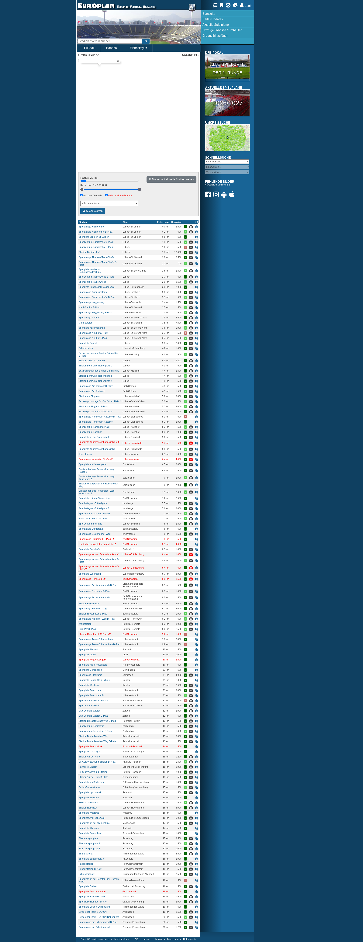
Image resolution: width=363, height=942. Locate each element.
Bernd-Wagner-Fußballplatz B (94, 508)
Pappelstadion (86, 864)
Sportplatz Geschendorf (91, 891)
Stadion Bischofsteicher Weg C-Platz (97, 721)
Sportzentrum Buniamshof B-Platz (96, 247)
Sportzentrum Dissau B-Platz (93, 700)
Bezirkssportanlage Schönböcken (96, 411)
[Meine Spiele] (229, 5)
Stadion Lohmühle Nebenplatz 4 (95, 376)
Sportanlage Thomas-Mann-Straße (96, 257)
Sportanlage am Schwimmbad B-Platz (98, 922)
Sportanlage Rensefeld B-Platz (94, 591)
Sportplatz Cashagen (89, 751)
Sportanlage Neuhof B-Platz (93, 338)
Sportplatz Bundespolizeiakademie (97, 287)
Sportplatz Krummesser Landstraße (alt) (99, 442)
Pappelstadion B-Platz (90, 869)
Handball (112, 48)
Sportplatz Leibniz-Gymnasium (94, 498)
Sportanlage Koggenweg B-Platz (95, 312)
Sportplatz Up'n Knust (90, 792)
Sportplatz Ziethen (88, 886)
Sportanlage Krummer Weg (93, 608)
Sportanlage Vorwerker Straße (94, 459)
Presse (146, 939)
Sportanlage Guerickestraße (93, 292)
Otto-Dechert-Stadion (89, 710)
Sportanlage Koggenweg (91, 302)
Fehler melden (121, 939)
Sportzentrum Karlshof (90, 432)
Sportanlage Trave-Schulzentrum (96, 639)
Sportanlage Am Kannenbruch (94, 597)
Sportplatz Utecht (87, 654)
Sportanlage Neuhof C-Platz (93, 333)
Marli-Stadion (85, 322)
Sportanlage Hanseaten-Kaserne (96, 422)
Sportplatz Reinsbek (89, 746)
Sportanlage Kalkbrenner (92, 226)
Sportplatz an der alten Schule (94, 823)
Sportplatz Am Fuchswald (92, 818)
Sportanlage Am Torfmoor (92, 391)
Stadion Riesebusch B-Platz (93, 613)
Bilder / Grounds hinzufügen (95, 939)
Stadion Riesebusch (89, 603)
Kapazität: (93, 185)
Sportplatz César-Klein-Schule (94, 680)
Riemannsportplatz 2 (89, 848)
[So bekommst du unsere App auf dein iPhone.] (232, 194)
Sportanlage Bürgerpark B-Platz (95, 539)
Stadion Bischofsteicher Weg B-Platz (97, 741)
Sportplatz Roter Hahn (90, 690)
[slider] (82, 189)
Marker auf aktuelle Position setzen (172, 179)
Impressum (172, 939)
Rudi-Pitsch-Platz (87, 629)
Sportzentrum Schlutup (90, 523)
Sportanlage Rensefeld (90, 579)
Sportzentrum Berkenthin (91, 726)
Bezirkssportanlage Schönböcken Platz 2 (100, 401)
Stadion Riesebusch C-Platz (93, 634)
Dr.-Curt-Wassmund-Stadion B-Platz (97, 761)
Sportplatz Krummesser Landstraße (97, 449)
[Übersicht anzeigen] (197, 222)
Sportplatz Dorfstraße (89, 549)
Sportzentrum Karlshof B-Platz (94, 427)
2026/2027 (227, 102)
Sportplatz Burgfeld (88, 343)
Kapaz (176, 222)
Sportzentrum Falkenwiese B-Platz (96, 276)
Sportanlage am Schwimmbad (94, 927)
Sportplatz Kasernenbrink (92, 328)
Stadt (125, 222)
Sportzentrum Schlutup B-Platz (94, 513)
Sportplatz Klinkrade (89, 828)
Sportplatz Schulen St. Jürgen (94, 237)
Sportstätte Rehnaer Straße (93, 901)
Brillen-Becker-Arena (89, 787)
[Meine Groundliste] (216, 5)
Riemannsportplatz (88, 838)
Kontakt (158, 939)
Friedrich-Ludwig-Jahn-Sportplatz (96, 544)
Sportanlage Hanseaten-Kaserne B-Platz (100, 416)
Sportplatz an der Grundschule (94, 437)
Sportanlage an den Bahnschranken (97, 554)
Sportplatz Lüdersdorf (90, 574)
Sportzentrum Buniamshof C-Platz (96, 242)
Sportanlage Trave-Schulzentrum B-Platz (100, 644)
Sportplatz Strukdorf (89, 797)
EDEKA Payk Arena (89, 802)
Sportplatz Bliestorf (88, 649)
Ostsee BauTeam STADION (93, 912)
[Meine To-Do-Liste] (222, 5)
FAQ (136, 939)
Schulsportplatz (87, 348)
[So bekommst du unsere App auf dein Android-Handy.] (225, 194)
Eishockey (137, 48)
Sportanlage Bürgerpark (91, 529)
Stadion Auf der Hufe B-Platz (93, 777)
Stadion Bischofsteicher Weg (93, 736)
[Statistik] (236, 5)
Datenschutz (189, 939)
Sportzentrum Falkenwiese (92, 282)
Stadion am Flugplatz (89, 396)
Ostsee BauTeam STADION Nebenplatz (99, 917)
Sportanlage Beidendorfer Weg (95, 534)
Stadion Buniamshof (89, 252)
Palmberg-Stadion (88, 767)
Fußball (89, 48)
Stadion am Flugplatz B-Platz (93, 406)
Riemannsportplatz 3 (89, 843)
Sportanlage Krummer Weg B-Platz (97, 619)
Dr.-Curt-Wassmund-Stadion (93, 772)
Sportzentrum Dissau (89, 705)
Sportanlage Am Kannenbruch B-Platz (98, 585)
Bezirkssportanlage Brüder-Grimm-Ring (99, 370)
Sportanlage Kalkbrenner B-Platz (95, 231)
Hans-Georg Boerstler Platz (93, 518)
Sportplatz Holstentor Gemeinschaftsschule (90, 270)
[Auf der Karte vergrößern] (196, 226)
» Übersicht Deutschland (217, 184)
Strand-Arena (85, 853)
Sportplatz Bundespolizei (91, 858)
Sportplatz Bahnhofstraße (92, 896)
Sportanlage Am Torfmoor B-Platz (96, 386)
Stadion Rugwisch (88, 807)
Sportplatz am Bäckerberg (92, 782)
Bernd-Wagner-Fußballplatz (93, 503)
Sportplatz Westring (89, 685)
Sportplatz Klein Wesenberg (93, 664)
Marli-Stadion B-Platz (89, 307)
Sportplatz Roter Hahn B (91, 695)
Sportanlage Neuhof (89, 317)
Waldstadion (85, 624)
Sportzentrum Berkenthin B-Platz (95, 731)
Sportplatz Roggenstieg (91, 659)
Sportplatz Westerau (89, 813)
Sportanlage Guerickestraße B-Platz (97, 297)
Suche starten (94, 210)
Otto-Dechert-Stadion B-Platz (93, 716)
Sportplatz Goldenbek (90, 833)
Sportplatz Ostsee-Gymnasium (94, 907)
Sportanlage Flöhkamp (90, 675)
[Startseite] (96, 8)
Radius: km (89, 177)
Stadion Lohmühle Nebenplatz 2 (95, 381)
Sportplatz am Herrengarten (93, 464)
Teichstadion (85, 454)
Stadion (83, 222)
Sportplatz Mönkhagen (90, 670)
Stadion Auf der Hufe (89, 756)
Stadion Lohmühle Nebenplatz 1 (95, 365)
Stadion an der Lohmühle (92, 360)
